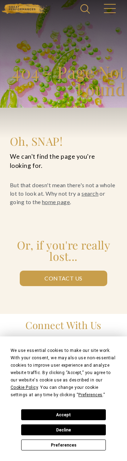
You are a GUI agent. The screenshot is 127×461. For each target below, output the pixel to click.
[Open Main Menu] (109, 9)
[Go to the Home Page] (24, 8)
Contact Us (63, 278)
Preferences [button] (90, 394)
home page (56, 201)
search (89, 193)
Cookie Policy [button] (24, 387)
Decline (63, 430)
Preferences (64, 445)
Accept (63, 414)
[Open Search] (86, 9)
